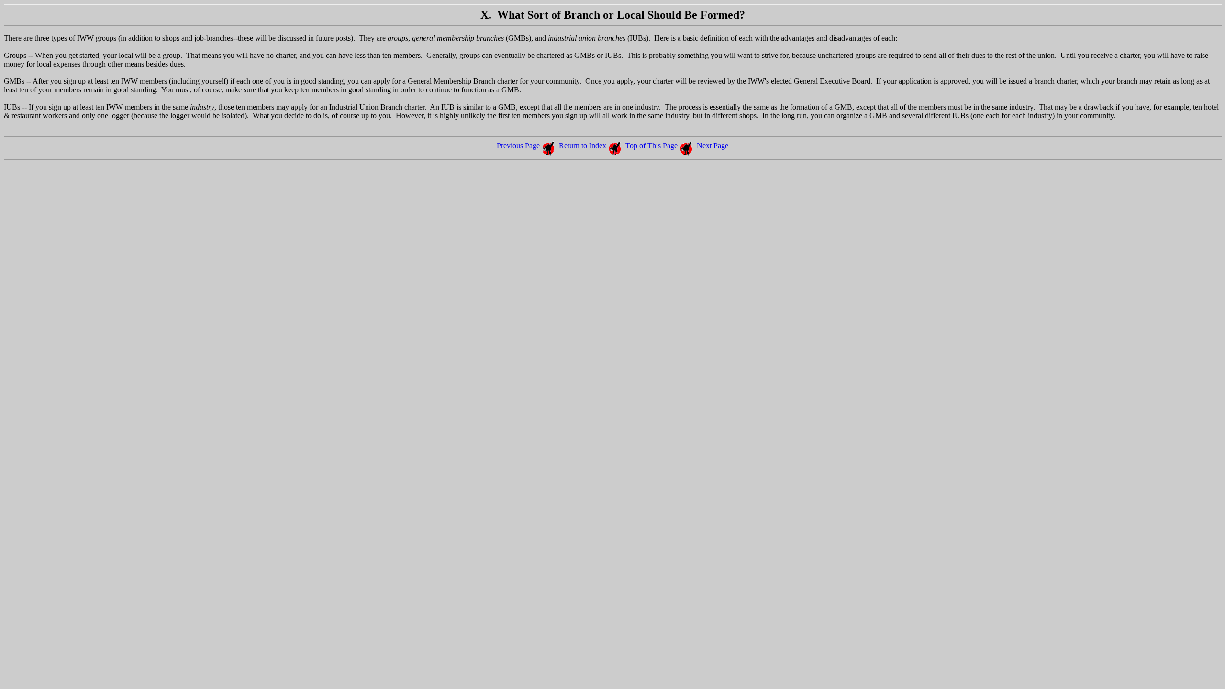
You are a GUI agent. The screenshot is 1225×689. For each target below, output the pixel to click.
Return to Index (582, 146)
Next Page (712, 146)
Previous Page (518, 146)
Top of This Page (651, 146)
